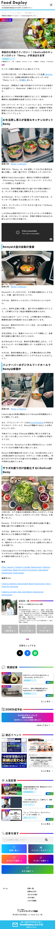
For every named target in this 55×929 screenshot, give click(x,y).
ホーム (4, 13)
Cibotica (48, 74)
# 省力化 (18, 61)
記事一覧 (31, 888)
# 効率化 (36, 61)
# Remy (42, 61)
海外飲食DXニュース (32, 13)
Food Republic (37, 422)
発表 (23, 80)
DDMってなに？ (43, 725)
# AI (13, 61)
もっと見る (46, 701)
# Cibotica (50, 61)
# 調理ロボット (6, 61)
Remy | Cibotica (18, 164)
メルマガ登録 (32, 900)
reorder (51, 5)
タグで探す (31, 897)
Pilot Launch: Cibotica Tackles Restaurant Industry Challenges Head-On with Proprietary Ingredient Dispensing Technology (26, 570)
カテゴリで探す (15, 13)
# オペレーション (27, 61)
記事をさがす (32, 891)
